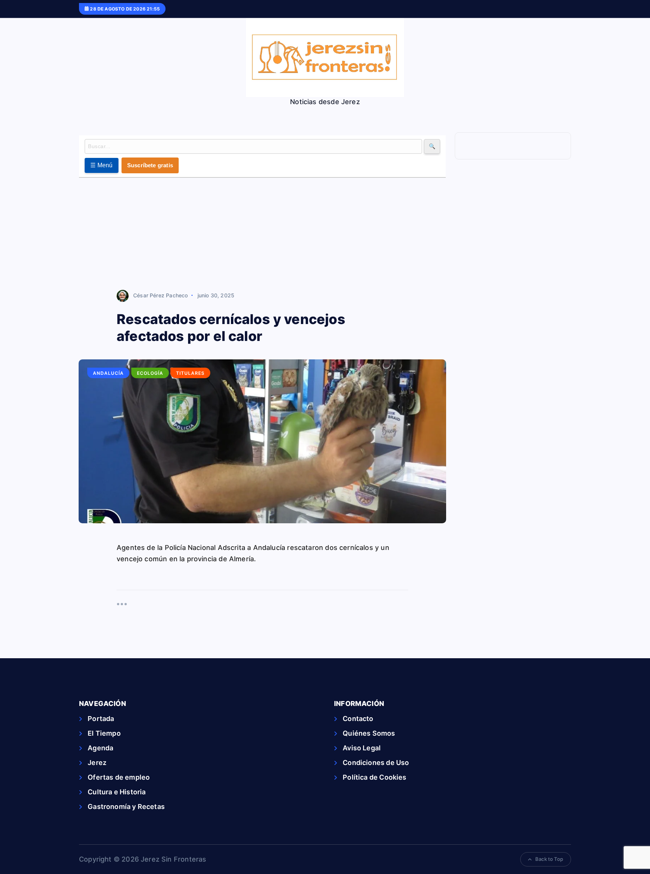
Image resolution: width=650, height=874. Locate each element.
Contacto (358, 719)
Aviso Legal (362, 748)
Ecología (150, 373)
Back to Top (549, 859)
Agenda (100, 748)
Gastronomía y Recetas (126, 806)
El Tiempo (104, 733)
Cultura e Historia (117, 792)
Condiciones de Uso (376, 762)
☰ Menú (101, 165)
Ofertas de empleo (119, 777)
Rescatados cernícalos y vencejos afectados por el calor (231, 327)
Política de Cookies (374, 777)
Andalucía (108, 373)
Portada (101, 719)
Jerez (97, 762)
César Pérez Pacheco (160, 295)
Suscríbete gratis (150, 165)
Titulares (190, 373)
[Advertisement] (262, 234)
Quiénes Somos (369, 733)
